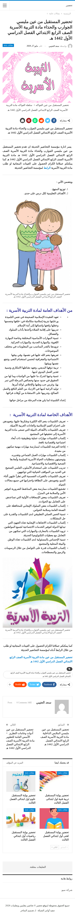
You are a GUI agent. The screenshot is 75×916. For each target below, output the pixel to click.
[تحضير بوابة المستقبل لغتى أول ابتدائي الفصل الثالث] (54, 818)
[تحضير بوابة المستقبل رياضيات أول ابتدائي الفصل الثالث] (20, 818)
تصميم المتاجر (27, 910)
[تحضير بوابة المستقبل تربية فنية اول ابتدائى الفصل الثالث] (54, 781)
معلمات (14, 905)
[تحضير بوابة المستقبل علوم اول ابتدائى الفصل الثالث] (20, 781)
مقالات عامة (8, 45)
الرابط (47, 167)
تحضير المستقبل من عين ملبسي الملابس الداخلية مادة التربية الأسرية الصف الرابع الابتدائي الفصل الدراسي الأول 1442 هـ (54, 737)
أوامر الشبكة (44, 910)
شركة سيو (67, 890)
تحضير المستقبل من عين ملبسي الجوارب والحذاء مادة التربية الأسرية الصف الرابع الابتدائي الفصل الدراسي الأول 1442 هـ (41, 674)
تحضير (69, 5)
